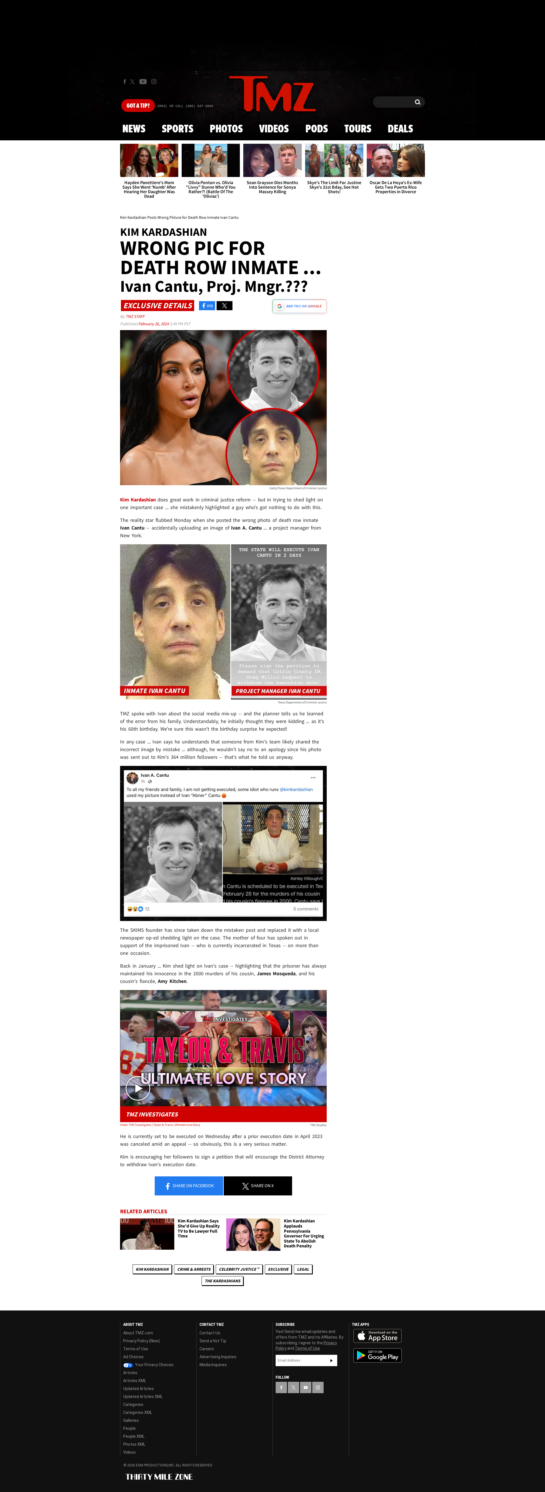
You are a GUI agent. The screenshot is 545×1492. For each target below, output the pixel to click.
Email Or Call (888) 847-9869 (185, 106)
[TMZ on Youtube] (143, 81)
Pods (316, 129)
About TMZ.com (138, 1333)
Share (193, 1185)
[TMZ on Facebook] (124, 81)
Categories (133, 1404)
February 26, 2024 (153, 323)
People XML (133, 1436)
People (129, 1428)
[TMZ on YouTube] (305, 1387)
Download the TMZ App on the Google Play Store (377, 1355)
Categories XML (137, 1412)
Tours (357, 129)
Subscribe (331, 1360)
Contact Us (210, 1333)
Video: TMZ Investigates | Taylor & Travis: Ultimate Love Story (160, 1125)
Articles (130, 1372)
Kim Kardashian (152, 1269)
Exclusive (278, 1269)
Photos (226, 129)
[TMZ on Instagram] (154, 81)
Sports (177, 129)
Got (138, 106)
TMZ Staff (134, 316)
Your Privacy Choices (153, 1364)
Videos (274, 129)
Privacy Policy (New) (141, 1341)
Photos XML (134, 1444)
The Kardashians (222, 1280)
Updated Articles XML (143, 1396)
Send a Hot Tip (213, 1341)
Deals (400, 129)
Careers (207, 1349)
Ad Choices (133, 1357)
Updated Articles (138, 1388)
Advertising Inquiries (218, 1357)
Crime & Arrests (193, 1269)
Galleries (131, 1420)
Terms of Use (135, 1349)
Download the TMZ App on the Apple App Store (377, 1336)
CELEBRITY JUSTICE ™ (239, 1269)
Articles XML (134, 1380)
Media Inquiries (213, 1364)
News (133, 129)
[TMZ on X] (133, 81)
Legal (303, 1269)
